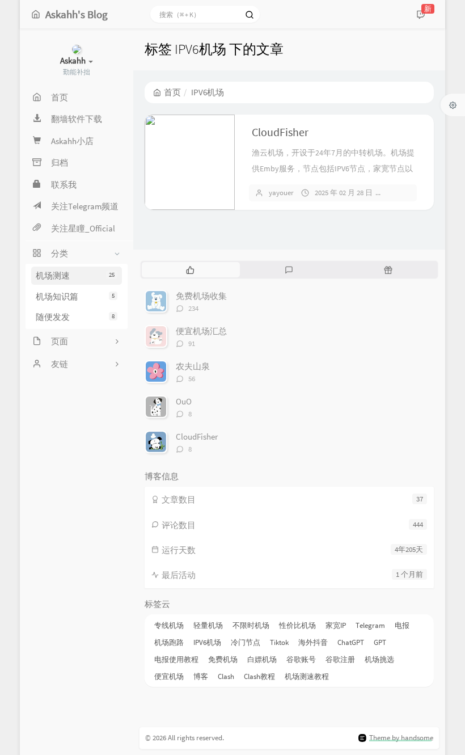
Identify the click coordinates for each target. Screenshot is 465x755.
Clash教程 (259, 676)
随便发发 (75, 316)
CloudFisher (280, 132)
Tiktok (279, 642)
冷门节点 (245, 642)
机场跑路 (169, 642)
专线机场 (169, 625)
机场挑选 (379, 659)
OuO (184, 401)
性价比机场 (297, 625)
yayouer (281, 192)
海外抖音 (313, 642)
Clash (226, 676)
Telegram (370, 625)
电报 (402, 625)
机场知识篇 (75, 296)
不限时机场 (250, 625)
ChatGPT (350, 642)
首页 (172, 92)
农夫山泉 (193, 366)
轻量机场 (208, 625)
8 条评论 (405, 192)
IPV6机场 (207, 642)
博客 (200, 676)
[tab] (190, 269)
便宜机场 (169, 676)
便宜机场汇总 (201, 331)
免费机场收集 (201, 295)
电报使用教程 (176, 659)
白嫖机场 (262, 659)
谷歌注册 (340, 659)
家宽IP (335, 625)
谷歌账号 (301, 659)
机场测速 (75, 275)
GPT (380, 642)
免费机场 (223, 659)
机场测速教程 (307, 676)
